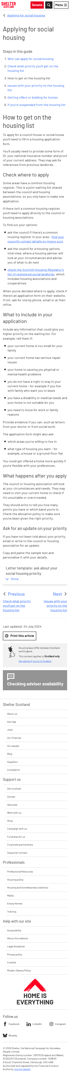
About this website (17, 938)
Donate (11, 796)
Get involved (14, 788)
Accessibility (14, 930)
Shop (10, 820)
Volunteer (12, 804)
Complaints (13, 769)
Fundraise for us (16, 836)
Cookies (11, 962)
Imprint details (22, 1069)
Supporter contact (17, 852)
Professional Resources (20, 871)
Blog (9, 753)
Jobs (10, 729)
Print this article (22, 636)
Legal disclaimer (16, 946)
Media (10, 895)
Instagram (60, 1023)
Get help (11, 721)
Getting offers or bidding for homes (33, 97)
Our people (13, 745)
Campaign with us (17, 828)
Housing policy (15, 879)
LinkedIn (37, 1023)
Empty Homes (14, 903)
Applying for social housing (26, 15)
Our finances (14, 737)
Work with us (14, 812)
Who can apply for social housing (31, 59)
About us (12, 713)
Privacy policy (14, 954)
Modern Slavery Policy (19, 970)
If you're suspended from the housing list (37, 105)
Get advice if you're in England (35, 661)
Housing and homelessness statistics (27, 887)
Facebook (14, 1023)
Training (11, 911)
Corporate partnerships (20, 844)
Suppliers (12, 761)
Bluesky (13, 1035)
